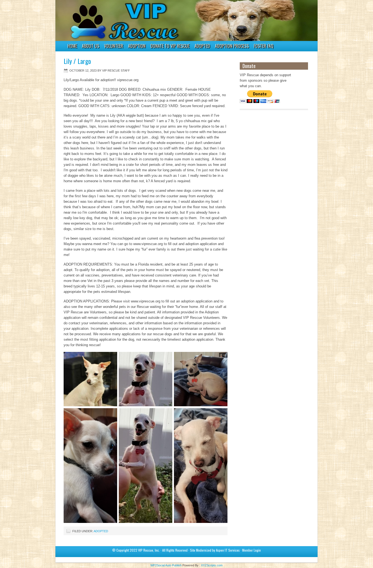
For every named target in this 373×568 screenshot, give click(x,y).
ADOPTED (202, 46)
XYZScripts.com (212, 565)
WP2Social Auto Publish (166, 565)
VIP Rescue (181, 20)
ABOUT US (90, 46)
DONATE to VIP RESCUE (170, 46)
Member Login (251, 550)
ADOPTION (136, 47)
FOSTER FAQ (263, 46)
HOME (72, 46)
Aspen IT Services (228, 550)
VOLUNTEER (112, 47)
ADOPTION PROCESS (232, 46)
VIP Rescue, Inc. (149, 550)
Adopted (101, 531)
